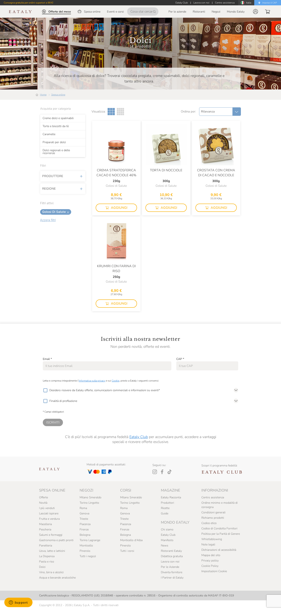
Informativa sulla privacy (92, 380)
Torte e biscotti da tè (56, 126)
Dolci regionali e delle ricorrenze (56, 152)
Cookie (115, 380)
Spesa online (58, 94)
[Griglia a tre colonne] (111, 111)
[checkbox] (45, 390)
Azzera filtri (48, 220)
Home (43, 94)
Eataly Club (138, 436)
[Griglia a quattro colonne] (120, 111)
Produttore (52, 176)
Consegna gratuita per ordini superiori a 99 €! (28, 2)
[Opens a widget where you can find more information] (18, 603)
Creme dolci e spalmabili (58, 118)
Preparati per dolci (54, 142)
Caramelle (49, 134)
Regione (49, 189)
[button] (255, 11)
